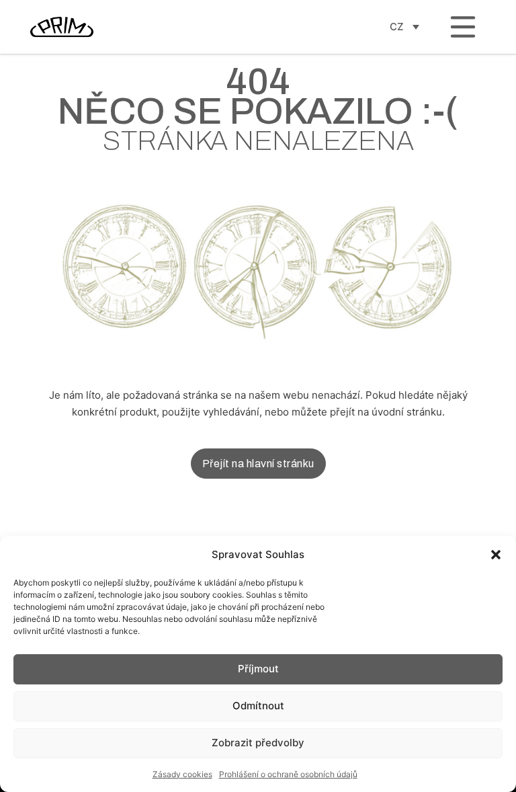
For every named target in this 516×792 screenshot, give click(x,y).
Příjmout (258, 668)
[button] (496, 554)
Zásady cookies (182, 774)
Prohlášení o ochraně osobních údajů (288, 774)
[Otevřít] (463, 27)
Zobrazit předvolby (258, 742)
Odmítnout (258, 705)
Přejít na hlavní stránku (258, 463)
